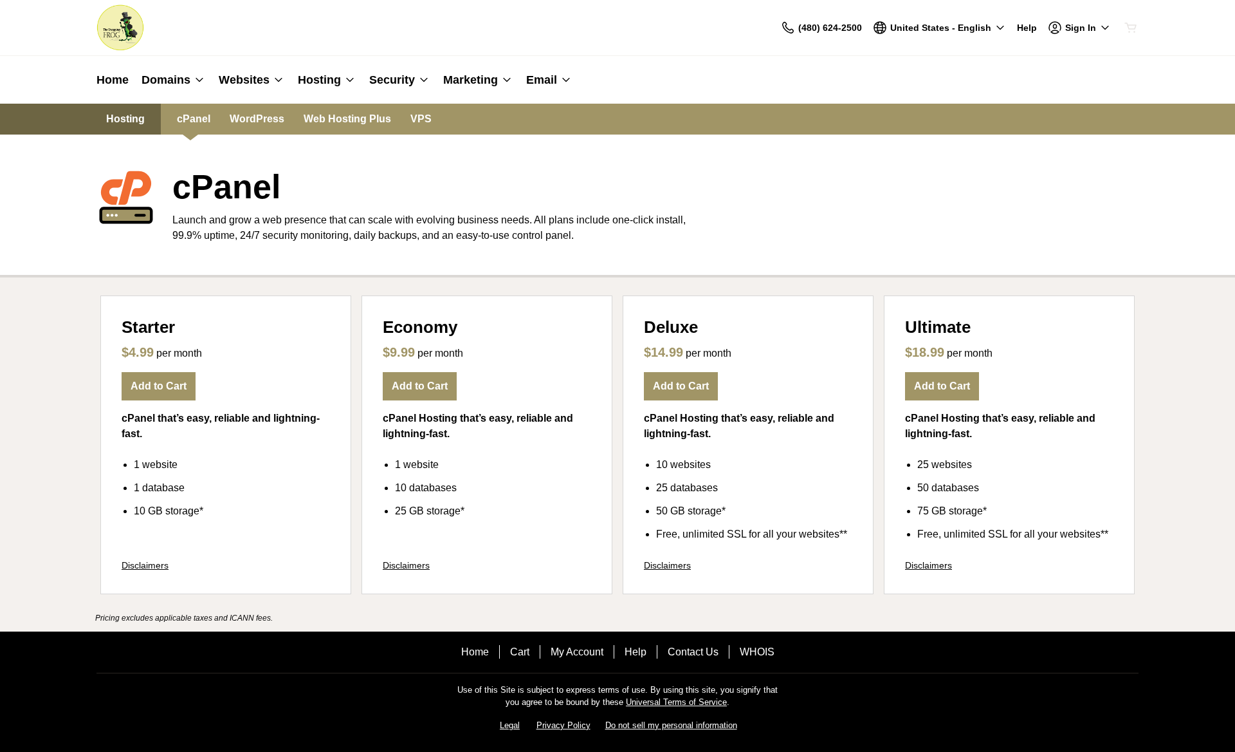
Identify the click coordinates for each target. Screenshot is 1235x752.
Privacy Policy (563, 725)
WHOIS (757, 651)
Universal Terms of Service (676, 702)
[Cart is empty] (1131, 27)
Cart (519, 651)
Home (475, 651)
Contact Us (693, 651)
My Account (577, 651)
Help (635, 651)
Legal (510, 725)
